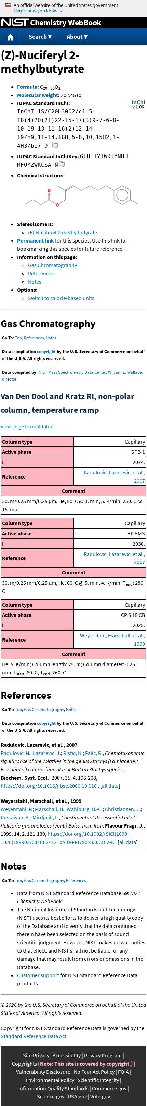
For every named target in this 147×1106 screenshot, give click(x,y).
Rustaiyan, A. (15, 817)
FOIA (123, 1071)
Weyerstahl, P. (16, 809)
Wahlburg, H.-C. (85, 809)
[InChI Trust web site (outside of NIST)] (138, 107)
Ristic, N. (73, 752)
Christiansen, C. (123, 809)
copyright (46, 352)
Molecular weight (37, 94)
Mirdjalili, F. (45, 817)
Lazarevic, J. (47, 752)
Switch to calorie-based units (61, 298)
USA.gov (77, 1096)
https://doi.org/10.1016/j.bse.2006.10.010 (49, 785)
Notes (34, 281)
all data (110, 785)
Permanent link (35, 240)
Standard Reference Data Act (33, 1036)
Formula (27, 86)
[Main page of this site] (10, 36)
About (75, 36)
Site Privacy (36, 1055)
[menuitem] (10, 36)
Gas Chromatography (52, 265)
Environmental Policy (50, 1080)
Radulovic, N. (15, 752)
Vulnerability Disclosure (43, 1071)
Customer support (38, 975)
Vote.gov (100, 1096)
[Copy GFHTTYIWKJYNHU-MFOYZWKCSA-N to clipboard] (62, 166)
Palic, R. (94, 752)
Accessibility (67, 1055)
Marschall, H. (49, 809)
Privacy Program (103, 1055)
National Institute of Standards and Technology (15, 22)
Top (18, 338)
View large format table (27, 426)
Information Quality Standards (53, 1088)
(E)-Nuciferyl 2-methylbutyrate (62, 232)
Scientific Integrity (98, 1080)
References (41, 273)
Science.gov (50, 1096)
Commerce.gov (109, 1088)
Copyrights (24, 1063)
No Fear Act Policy (94, 1071)
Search (38, 36)
